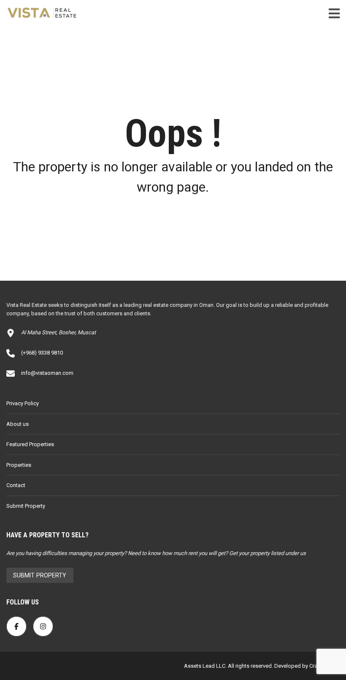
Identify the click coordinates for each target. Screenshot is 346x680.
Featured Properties (30, 444)
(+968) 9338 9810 (42, 352)
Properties (18, 465)
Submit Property (25, 506)
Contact (15, 485)
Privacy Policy (22, 403)
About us (17, 424)
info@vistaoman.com (47, 373)
